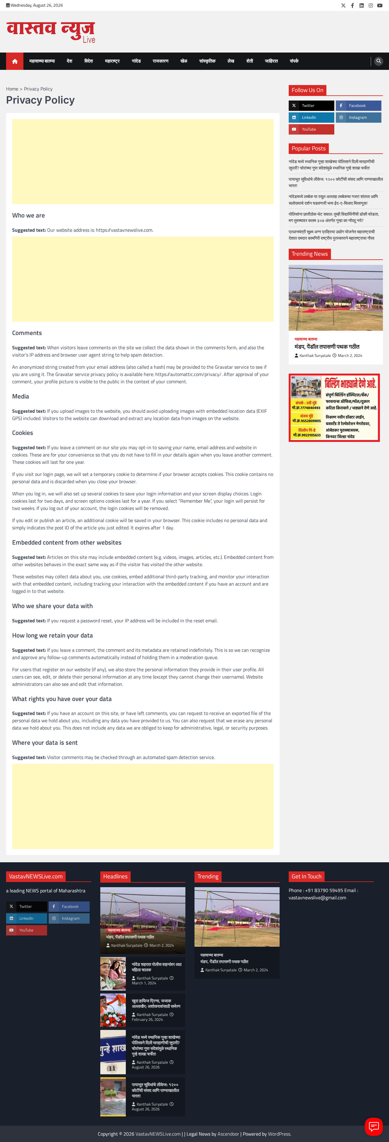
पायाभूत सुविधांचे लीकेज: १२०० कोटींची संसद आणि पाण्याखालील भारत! (336, 182)
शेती (249, 60)
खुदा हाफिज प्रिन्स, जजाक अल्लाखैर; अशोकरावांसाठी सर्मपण (156, 1003)
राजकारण (160, 60)
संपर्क (294, 60)
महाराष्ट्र (112, 60)
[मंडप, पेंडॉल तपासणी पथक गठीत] (336, 298)
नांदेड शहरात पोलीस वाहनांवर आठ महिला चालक (156, 967)
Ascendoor (228, 1133)
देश (69, 60)
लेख (231, 60)
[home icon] (14, 61)
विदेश (88, 60)
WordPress (279, 1133)
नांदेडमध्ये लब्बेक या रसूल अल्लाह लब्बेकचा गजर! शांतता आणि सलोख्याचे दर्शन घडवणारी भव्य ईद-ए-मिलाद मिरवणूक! (333, 200)
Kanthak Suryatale (315, 355)
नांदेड (136, 60)
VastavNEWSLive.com (158, 1133)
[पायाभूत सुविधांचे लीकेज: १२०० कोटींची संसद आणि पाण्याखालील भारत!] (113, 1096)
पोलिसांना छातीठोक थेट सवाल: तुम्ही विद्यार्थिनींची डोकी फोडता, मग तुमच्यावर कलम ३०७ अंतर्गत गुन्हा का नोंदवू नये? (334, 217)
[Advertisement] (143, 161)
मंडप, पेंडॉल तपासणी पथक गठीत (327, 346)
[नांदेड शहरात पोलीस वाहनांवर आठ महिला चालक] (113, 973)
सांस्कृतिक (207, 60)
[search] (378, 61)
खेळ (184, 60)
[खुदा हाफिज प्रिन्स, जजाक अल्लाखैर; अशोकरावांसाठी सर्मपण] (113, 1010)
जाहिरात (271, 60)
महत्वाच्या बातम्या (42, 60)
